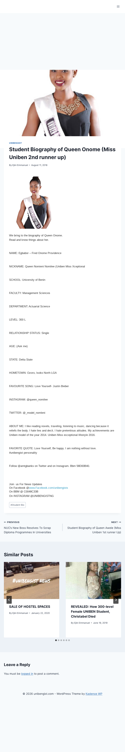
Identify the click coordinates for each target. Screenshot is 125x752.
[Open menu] (118, 6)
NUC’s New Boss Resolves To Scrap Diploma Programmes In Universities (27, 527)
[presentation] (31, 580)
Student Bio (17, 505)
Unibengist (15, 143)
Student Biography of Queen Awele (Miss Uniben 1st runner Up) (94, 527)
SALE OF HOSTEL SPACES (29, 607)
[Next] (115, 600)
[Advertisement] (62, 37)
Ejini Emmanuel (20, 165)
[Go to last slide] (9, 600)
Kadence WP (94, 693)
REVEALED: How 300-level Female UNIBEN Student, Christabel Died (92, 611)
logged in (27, 673)
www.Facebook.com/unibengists (48, 487)
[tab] (56, 640)
